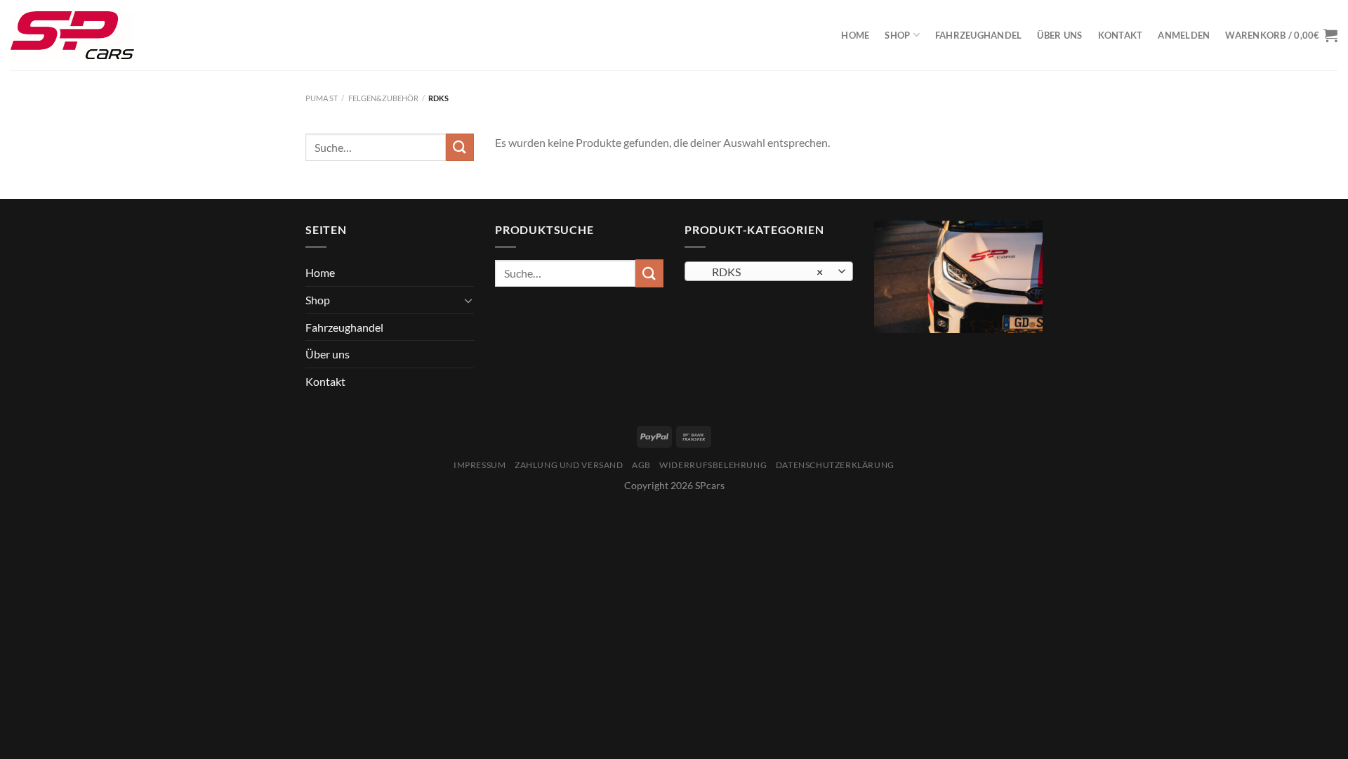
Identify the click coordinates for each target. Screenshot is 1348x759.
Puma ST (321, 98)
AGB (641, 465)
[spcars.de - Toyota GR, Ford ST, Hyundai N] (72, 35)
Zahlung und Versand (569, 465)
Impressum (480, 465)
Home (855, 35)
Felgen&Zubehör (383, 98)
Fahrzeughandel (978, 35)
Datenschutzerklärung (835, 465)
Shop (897, 35)
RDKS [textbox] (761, 272)
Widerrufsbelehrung (713, 465)
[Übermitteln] (460, 147)
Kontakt (1120, 35)
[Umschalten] (468, 300)
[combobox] (769, 271)
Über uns (1059, 35)
